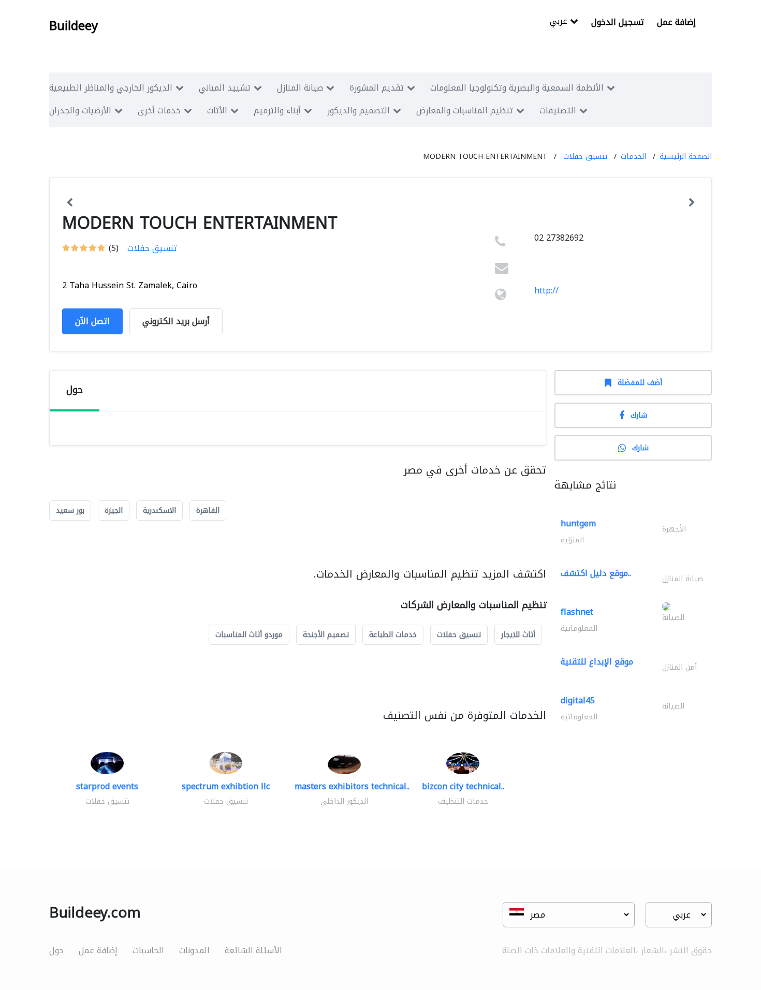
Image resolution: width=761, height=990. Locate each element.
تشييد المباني (225, 88)
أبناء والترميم (277, 110)
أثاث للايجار (518, 635)
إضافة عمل (676, 22)
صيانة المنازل (300, 88)
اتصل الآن (92, 321)
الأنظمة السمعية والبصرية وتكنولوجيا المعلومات (517, 88)
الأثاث (217, 110)
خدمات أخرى (159, 110)
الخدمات (633, 157)
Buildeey (73, 26)
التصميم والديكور (358, 110)
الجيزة (114, 511)
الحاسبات (148, 950)
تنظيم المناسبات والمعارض (464, 110)
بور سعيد (70, 511)
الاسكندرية (159, 511)
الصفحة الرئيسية (686, 157)
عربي (560, 22)
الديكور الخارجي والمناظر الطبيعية (110, 88)
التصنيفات (557, 110)
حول (56, 950)
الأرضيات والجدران (80, 110)
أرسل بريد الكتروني (176, 321)
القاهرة (207, 511)
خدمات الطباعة (393, 635)
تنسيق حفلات (585, 157)
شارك (639, 415)
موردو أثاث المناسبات (249, 635)
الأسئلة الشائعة (253, 950)
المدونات (194, 950)
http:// (546, 291)
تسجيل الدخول (617, 22)
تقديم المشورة (376, 88)
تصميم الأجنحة (326, 635)
